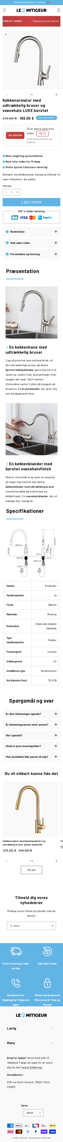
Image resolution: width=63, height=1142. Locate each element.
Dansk (30, 1112)
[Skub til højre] (56, 95)
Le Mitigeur (23, 1138)
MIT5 (42, 133)
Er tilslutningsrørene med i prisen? (27, 724)
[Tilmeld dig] (52, 926)
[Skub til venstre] (7, 95)
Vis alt (31, 869)
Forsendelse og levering (25, 254)
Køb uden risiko (20, 242)
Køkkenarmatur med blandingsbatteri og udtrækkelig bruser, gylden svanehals (24, 843)
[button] (4, 10)
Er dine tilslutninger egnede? (23, 713)
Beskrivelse (17, 231)
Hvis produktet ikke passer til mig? (27, 756)
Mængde (7, 185)
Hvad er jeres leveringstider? (23, 746)
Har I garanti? (14, 735)
